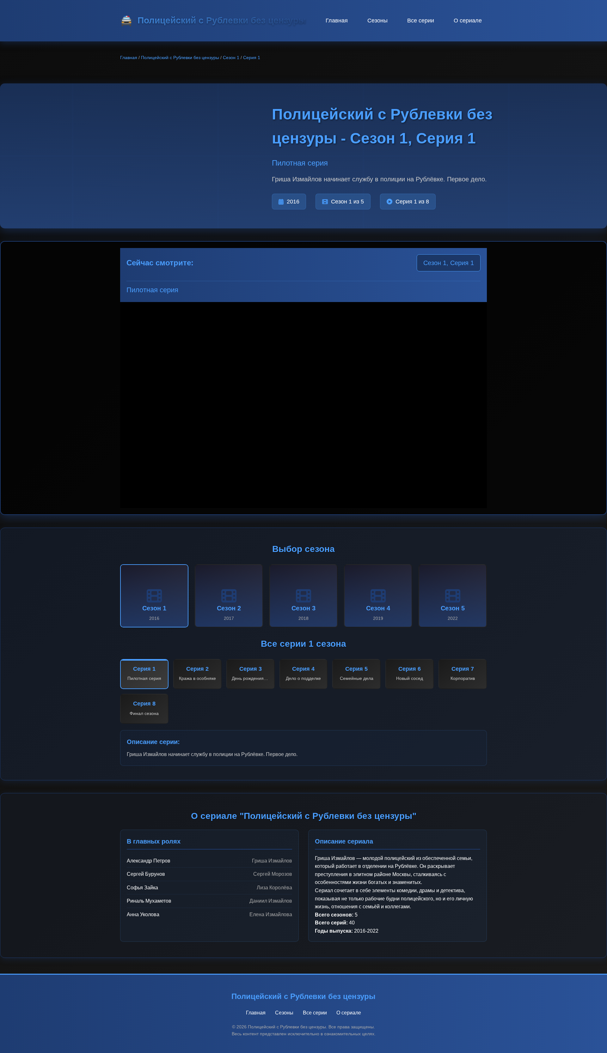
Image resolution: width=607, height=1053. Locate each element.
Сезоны (377, 20)
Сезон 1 (231, 57)
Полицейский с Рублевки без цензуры (180, 57)
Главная (337, 20)
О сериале (468, 20)
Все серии (420, 20)
